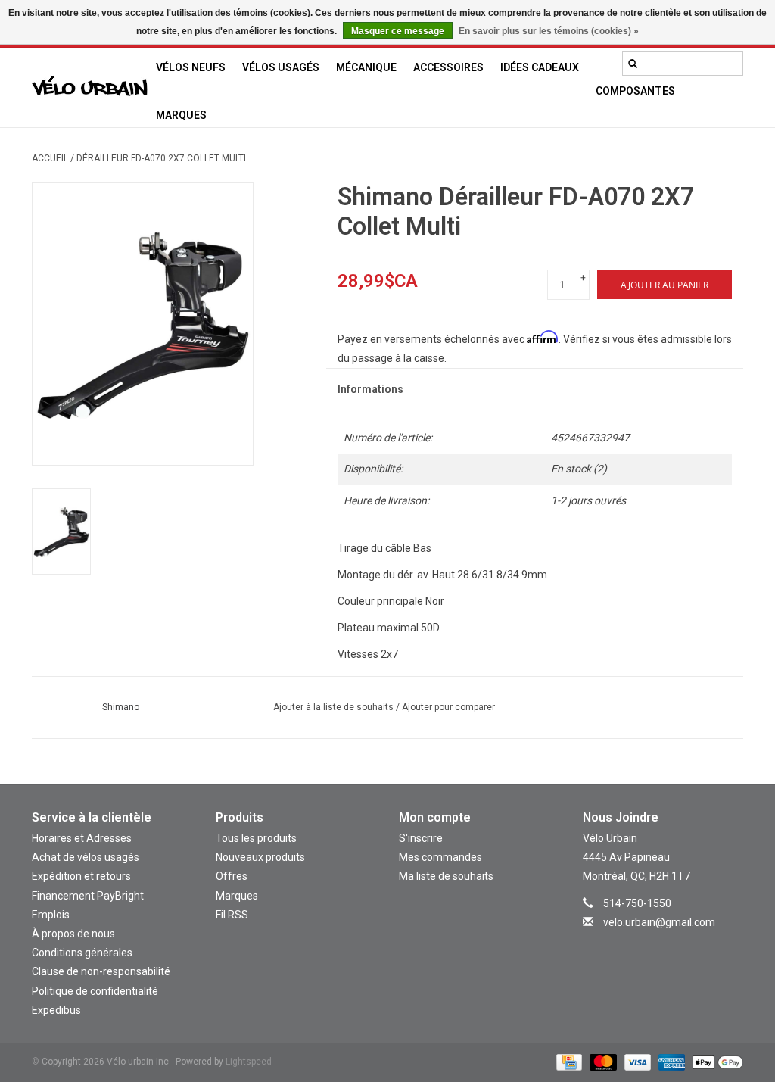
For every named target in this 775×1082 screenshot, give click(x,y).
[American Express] (670, 1061)
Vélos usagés (280, 67)
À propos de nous (73, 934)
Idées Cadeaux (539, 67)
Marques (181, 115)
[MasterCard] (601, 1061)
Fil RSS (232, 915)
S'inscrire (421, 838)
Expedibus (56, 1010)
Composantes (635, 91)
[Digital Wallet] (715, 1061)
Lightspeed (249, 1061)
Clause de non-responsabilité (101, 971)
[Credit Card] (567, 1061)
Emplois (51, 915)
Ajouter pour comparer (448, 707)
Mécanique (366, 67)
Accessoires (448, 67)
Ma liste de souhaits (446, 876)
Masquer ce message (397, 31)
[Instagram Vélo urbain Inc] (649, 944)
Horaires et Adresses (82, 838)
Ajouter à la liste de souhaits (334, 707)
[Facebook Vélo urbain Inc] (676, 944)
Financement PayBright (88, 896)
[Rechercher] (632, 63)
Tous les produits (256, 838)
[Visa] (636, 1061)
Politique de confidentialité (95, 991)
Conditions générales (82, 952)
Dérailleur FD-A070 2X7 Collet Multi (161, 158)
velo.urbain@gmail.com (659, 922)
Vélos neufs (191, 67)
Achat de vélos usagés (85, 857)
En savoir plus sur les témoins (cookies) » (549, 31)
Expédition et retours (81, 876)
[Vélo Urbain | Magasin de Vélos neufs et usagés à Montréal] (90, 88)
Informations (370, 389)
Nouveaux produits (260, 857)
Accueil (50, 158)
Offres (231, 876)
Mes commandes (440, 857)
